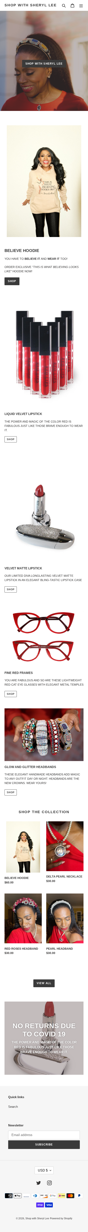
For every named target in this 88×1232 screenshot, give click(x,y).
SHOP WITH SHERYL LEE (44, 63)
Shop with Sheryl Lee (31, 5)
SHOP (12, 281)
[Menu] (81, 5)
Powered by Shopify (61, 1218)
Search (13, 1106)
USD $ (43, 1170)
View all (44, 983)
